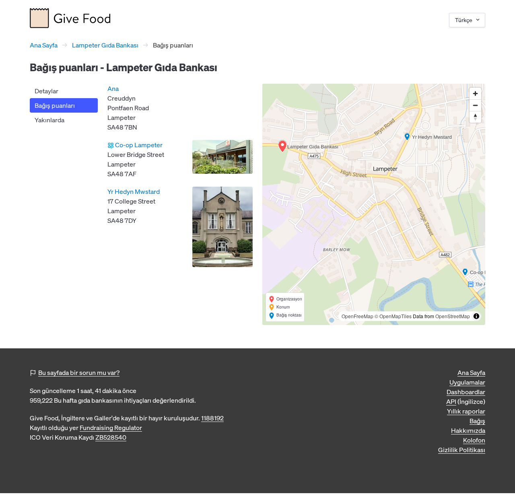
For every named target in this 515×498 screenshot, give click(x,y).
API (451, 401)
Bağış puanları (55, 105)
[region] (373, 204)
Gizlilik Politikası (461, 449)
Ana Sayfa (44, 45)
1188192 (212, 418)
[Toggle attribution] (476, 316)
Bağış (477, 420)
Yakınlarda (49, 119)
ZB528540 (110, 437)
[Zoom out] (475, 105)
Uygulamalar (467, 382)
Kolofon (474, 440)
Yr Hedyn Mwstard (133, 191)
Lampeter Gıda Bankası (105, 45)
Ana (113, 88)
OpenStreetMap (452, 316)
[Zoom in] (475, 93)
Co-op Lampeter (139, 144)
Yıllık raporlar (466, 411)
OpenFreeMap (357, 316)
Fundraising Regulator (111, 427)
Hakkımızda (468, 430)
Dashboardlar (466, 391)
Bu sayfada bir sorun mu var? (78, 372)
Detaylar (46, 90)
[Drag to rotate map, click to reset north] (475, 117)
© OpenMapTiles (393, 316)
